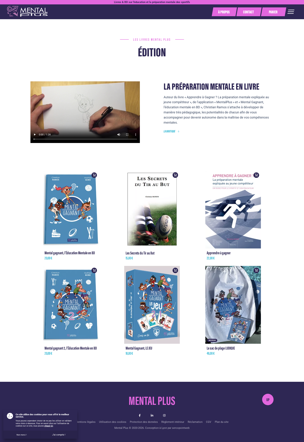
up (268, 399)
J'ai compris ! (58, 434)
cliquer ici (48, 426)
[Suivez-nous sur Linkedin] (152, 415)
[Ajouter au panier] (94, 175)
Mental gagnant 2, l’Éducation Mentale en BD (71, 348)
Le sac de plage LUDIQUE (221, 348)
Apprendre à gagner (219, 253)
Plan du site (222, 422)
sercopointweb (180, 427)
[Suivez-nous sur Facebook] (139, 415)
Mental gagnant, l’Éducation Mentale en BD (70, 253)
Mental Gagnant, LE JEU (139, 348)
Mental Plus (152, 399)
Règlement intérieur (172, 422)
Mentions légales (85, 422)
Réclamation (195, 422)
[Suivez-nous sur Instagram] (164, 415)
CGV (208, 422)
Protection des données (144, 422)
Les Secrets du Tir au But (140, 253)
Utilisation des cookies (112, 422)
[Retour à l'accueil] (27, 15)
